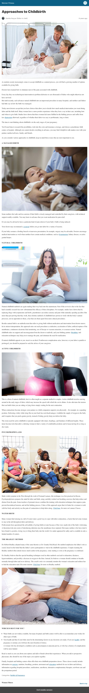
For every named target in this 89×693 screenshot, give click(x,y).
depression (8, 117)
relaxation (52, 664)
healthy (77, 640)
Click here (56, 508)
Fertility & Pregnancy (17, 675)
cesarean (26, 226)
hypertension (63, 234)
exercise (15, 664)
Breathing (74, 332)
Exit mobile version (44, 690)
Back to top (83, 683)
